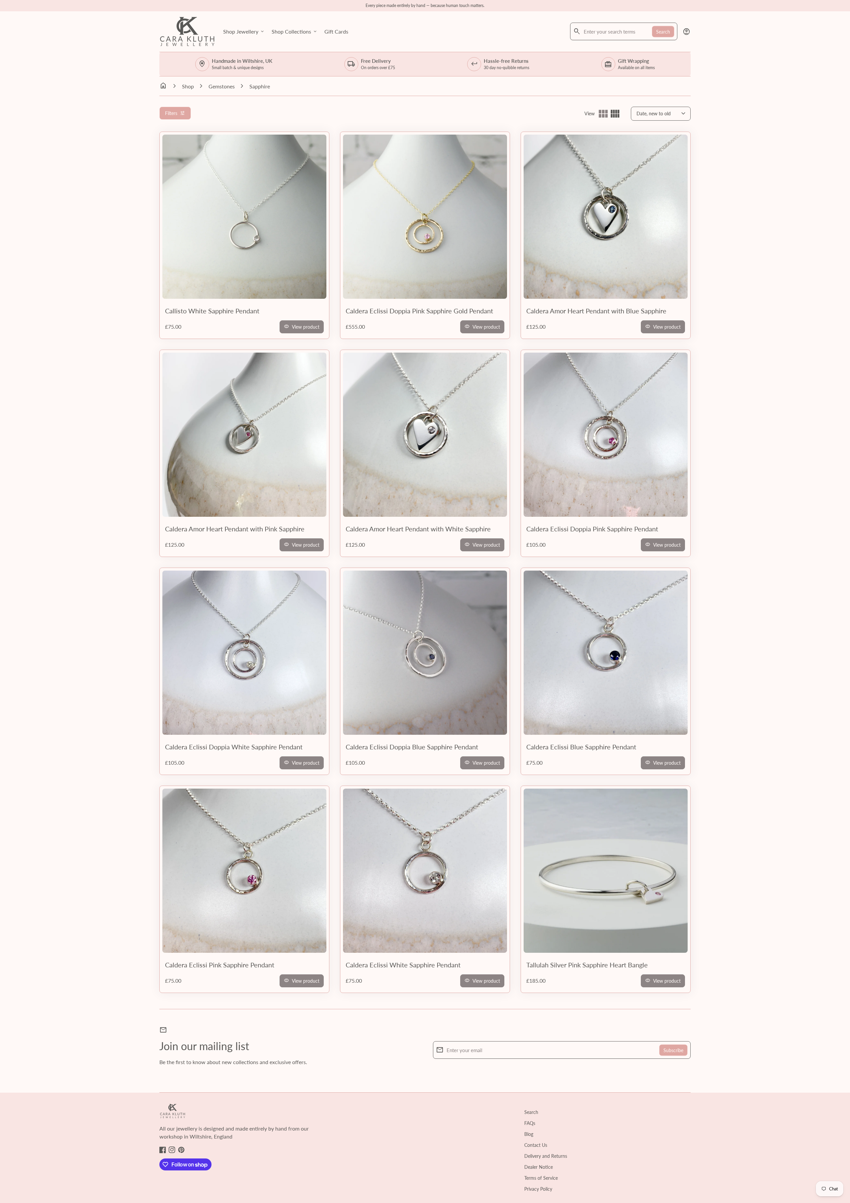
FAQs (529, 1123)
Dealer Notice (538, 1167)
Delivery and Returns (545, 1156)
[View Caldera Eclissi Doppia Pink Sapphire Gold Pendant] (425, 217)
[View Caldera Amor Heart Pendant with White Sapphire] (425, 435)
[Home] (187, 31)
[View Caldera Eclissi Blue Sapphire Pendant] (606, 653)
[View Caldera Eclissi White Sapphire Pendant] (425, 871)
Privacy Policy (538, 1189)
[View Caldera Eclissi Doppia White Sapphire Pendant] (244, 653)
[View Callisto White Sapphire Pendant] (244, 217)
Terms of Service (541, 1178)
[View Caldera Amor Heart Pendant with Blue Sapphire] (606, 217)
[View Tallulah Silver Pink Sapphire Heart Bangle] (606, 871)
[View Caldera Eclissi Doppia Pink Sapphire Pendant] (606, 435)
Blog (528, 1134)
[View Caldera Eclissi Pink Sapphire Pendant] (244, 871)
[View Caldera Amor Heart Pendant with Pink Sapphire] (244, 435)
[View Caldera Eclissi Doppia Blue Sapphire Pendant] (425, 653)
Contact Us (535, 1145)
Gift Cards (336, 31)
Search (663, 31)
